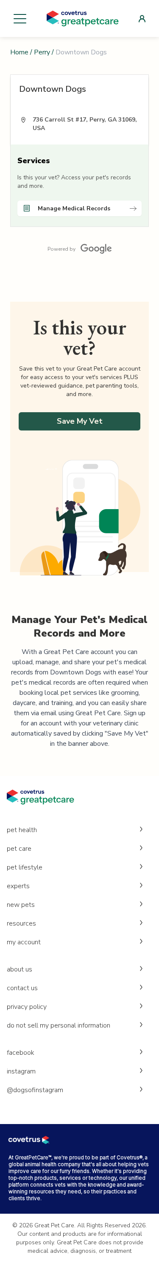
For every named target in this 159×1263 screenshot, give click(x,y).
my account (24, 942)
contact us (22, 988)
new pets (21, 904)
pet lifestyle (24, 867)
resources (21, 923)
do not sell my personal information (58, 1025)
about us (19, 969)
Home (19, 52)
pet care (19, 848)
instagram (21, 1071)
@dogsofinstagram (35, 1090)
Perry (42, 52)
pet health (22, 830)
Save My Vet (80, 421)
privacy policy (27, 1006)
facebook (20, 1052)
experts (18, 886)
